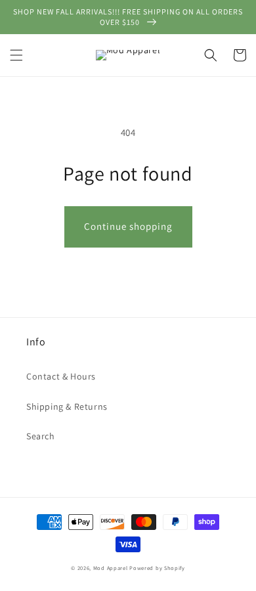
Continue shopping (128, 226)
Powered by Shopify (157, 567)
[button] (16, 55)
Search (40, 436)
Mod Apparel (110, 567)
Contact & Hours (61, 376)
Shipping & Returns (67, 406)
